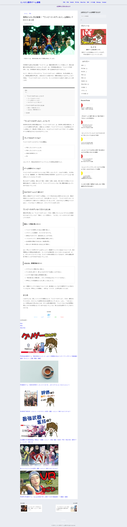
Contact (104, 2)
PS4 (68, 2)
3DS (88, 2)
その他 (83, 87)
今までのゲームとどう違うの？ (35, 102)
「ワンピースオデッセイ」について (35, 96)
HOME (63, 520)
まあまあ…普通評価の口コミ (34, 109)
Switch (72, 2)
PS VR (84, 71)
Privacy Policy (60, 523)
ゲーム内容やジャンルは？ (34, 100)
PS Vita (77, 2)
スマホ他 (93, 2)
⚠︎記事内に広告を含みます (63, 6)
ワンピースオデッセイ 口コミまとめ (35, 105)
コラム (84, 90)
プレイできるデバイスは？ (34, 98)
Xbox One (82, 2)
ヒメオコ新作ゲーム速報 (30, 2)
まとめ (28, 112)
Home (54, 523)
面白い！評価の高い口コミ (34, 107)
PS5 (64, 2)
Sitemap (98, 2)
